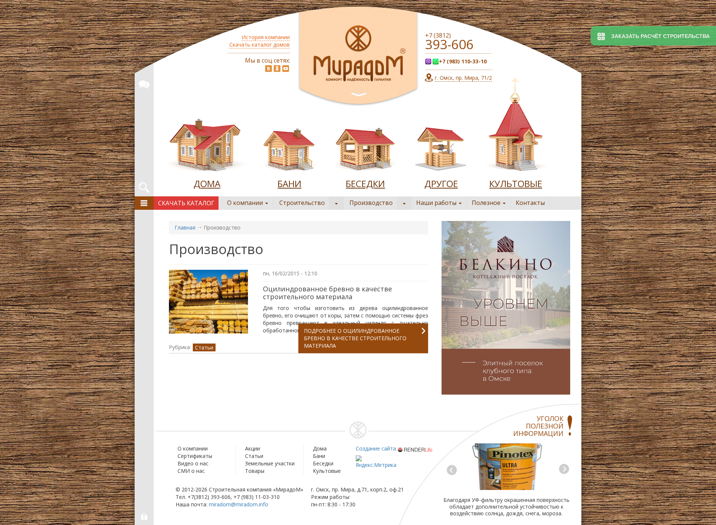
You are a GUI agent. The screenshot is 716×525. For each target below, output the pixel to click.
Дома (320, 448)
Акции (252, 448)
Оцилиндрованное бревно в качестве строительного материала (327, 292)
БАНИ (289, 183)
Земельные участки (270, 463)
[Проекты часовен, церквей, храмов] (516, 126)
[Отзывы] (143, 83)
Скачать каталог (186, 203)
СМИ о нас (191, 470)
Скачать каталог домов (259, 44)
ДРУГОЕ (441, 183)
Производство (371, 203)
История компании (266, 37)
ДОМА (207, 183)
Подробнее (355, 338)
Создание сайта (376, 448)
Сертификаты (195, 455)
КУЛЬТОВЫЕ (515, 183)
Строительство (302, 203)
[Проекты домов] (206, 146)
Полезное (487, 203)
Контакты (530, 203)
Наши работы (437, 203)
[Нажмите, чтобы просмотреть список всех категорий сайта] (144, 203)
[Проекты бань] (289, 146)
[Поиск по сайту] (143, 186)
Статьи (204, 347)
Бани (319, 455)
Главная (185, 227)
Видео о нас (193, 463)
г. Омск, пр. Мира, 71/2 (463, 77)
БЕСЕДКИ (365, 183)
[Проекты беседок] (365, 146)
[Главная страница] (358, 56)
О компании (245, 203)
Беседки (323, 463)
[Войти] (144, 516)
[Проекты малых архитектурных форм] (441, 146)
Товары (254, 470)
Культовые (327, 470)
